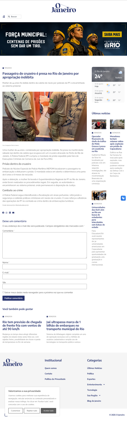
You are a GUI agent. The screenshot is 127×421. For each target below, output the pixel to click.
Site (4, 283)
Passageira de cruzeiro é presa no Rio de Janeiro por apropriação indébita (40, 75)
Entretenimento (94, 384)
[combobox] (14, 16)
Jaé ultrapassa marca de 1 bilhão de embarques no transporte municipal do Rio (65, 325)
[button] (3, 213)
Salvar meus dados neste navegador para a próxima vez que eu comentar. (39, 293)
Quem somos (51, 368)
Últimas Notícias (94, 368)
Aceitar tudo (48, 411)
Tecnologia (92, 390)
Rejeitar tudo (32, 411)
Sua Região (92, 395)
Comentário (8, 231)
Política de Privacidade (55, 379)
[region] (32, 401)
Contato (48, 373)
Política (90, 373)
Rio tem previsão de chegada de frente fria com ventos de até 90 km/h (22, 325)
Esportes (91, 379)
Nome (5, 263)
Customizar (15, 411)
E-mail (6, 273)
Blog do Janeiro (94, 401)
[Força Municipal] (63, 39)
